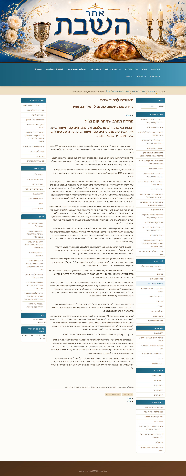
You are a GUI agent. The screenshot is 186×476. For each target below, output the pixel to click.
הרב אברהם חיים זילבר (34, 189)
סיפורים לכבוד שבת (155, 284)
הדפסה (128, 115)
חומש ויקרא (158, 385)
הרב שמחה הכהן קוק (113, 394)
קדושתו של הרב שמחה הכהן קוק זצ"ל (34, 275)
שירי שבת (159, 301)
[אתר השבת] (93, 31)
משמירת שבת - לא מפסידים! (35, 224)
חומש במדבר (158, 390)
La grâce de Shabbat (54, 69)
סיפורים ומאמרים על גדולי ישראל (101, 387)
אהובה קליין (38, 174)
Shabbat (38, 69)
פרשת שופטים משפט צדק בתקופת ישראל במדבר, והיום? (151, 154)
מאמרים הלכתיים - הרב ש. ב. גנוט (152, 347)
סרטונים (129, 76)
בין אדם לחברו (157, 363)
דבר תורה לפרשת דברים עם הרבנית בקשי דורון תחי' (152, 229)
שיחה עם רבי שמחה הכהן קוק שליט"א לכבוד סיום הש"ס (34, 245)
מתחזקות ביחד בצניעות (154, 407)
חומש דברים (158, 395)
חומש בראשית (157, 375)
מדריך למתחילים (131, 69)
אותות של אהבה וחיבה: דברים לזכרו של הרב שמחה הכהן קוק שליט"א (34, 296)
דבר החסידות (38, 184)
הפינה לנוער (141, 76)
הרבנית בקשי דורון (36, 199)
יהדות (161, 358)
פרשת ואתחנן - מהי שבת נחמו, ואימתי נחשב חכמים (151, 203)
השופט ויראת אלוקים (155, 148)
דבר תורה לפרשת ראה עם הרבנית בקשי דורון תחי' (153, 175)
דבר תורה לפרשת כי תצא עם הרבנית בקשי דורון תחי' (152, 121)
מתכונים (160, 274)
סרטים (144, 69)
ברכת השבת (158, 422)
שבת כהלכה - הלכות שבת (153, 412)
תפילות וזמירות (157, 311)
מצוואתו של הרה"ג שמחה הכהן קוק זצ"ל (35, 305)
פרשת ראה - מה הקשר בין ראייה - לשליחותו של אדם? (150, 162)
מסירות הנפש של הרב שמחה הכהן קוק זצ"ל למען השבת (34, 285)
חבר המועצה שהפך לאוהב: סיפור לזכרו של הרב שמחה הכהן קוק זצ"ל (34, 265)
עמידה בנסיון (128, 394)
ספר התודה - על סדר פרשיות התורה (152, 290)
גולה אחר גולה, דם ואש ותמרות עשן (151, 252)
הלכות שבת (158, 333)
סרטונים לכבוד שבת (155, 321)
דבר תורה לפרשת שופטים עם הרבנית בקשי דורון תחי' (152, 141)
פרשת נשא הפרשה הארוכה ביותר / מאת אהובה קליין (35, 234)
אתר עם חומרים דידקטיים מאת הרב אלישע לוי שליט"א (151, 428)
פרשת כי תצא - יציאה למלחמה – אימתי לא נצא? (150, 133)
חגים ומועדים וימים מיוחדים (152, 354)
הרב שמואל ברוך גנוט (35, 179)
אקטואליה (159, 442)
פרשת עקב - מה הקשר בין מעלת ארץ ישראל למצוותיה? (151, 195)
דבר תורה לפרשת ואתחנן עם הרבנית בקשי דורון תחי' (152, 216)
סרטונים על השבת (156, 296)
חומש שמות (158, 380)
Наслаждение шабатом (76, 69)
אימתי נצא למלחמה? (155, 127)
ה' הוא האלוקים (157, 210)
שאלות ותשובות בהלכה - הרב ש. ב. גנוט (151, 339)
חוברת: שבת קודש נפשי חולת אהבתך (152, 267)
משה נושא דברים (156, 235)
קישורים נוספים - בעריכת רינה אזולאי (152, 448)
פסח (41, 204)
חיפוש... (160, 106)
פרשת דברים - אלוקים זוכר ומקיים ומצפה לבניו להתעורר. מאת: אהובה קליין (152, 243)
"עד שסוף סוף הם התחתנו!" (36, 254)
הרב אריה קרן (38, 209)
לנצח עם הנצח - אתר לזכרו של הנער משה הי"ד (151, 435)
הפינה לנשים (155, 76)
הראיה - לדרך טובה (156, 169)
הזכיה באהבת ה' (157, 189)
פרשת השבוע (158, 316)
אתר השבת (155, 69)
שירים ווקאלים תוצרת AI (154, 223)
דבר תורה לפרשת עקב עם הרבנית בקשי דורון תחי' (150, 182)
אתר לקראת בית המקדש (154, 417)
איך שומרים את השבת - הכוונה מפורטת (106, 69)
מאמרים (160, 306)
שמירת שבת (38, 194)
